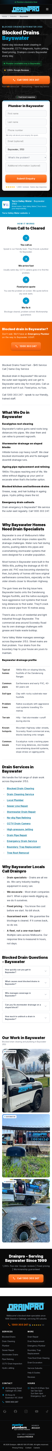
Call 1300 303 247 (28, 79)
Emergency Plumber (38, 334)
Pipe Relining (8, 1359)
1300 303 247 (28, 346)
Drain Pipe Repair (17, 835)
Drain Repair (33, 1337)
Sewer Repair (8, 1350)
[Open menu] (47, 9)
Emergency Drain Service (22, 841)
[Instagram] (26, 1411)
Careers (37, 1448)
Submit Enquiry (26, 178)
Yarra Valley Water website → (16, 213)
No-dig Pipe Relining (19, 817)
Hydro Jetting (8, 1368)
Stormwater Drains (10, 1354)
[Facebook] (15, 1411)
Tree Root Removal (18, 852)
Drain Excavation (35, 1362)
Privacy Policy (17, 1448)
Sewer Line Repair (17, 806)
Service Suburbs (35, 1368)
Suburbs (13, 16)
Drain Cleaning (8, 1341)
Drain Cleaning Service (20, 794)
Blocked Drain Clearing (20, 788)
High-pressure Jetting (20, 829)
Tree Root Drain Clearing (38, 1358)
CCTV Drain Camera (19, 823)
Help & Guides (34, 1373)
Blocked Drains (8, 1337)
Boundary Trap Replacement (24, 847)
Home (4, 16)
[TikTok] (47, 1411)
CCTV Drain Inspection (12, 1363)
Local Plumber (15, 800)
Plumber (5, 1346)
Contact (28, 1448)
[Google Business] (4, 1411)
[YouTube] (36, 1411)
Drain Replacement (36, 1341)
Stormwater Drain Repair (21, 811)
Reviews (31, 1377)
